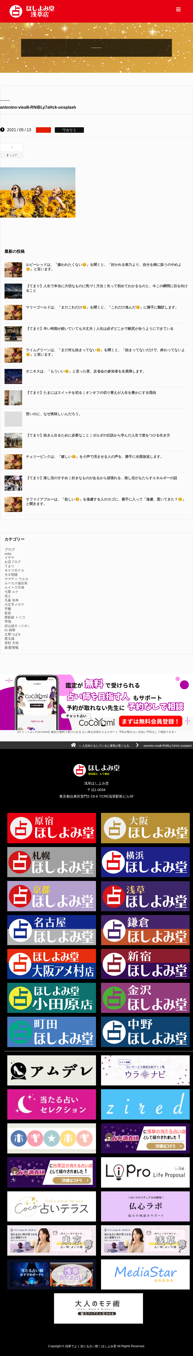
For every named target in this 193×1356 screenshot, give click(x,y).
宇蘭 (8, 609)
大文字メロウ (14, 604)
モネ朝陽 (11, 574)
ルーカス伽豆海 (16, 583)
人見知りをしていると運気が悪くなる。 (107, 745)
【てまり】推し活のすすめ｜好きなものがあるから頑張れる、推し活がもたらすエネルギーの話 (101, 478)
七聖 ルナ (12, 592)
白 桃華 (10, 630)
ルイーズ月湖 (14, 587)
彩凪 (8, 613)
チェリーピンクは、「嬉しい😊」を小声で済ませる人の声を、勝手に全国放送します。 (95, 457)
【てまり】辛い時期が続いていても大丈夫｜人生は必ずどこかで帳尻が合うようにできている (100, 329)
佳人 (8, 596)
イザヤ (9, 557)
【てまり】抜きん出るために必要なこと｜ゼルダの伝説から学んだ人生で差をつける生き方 (98, 435)
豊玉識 (9, 638)
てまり (9, 566)
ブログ (10, 549)
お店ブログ (13, 562)
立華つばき (13, 634)
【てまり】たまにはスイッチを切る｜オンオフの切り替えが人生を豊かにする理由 (91, 393)
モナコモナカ (14, 570)
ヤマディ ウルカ (16, 579)
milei (8, 554)
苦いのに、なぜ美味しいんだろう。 (54, 414)
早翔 (8, 621)
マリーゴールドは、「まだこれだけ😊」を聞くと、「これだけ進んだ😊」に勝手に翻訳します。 (102, 307)
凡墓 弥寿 (12, 600)
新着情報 (12, 647)
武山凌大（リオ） (18, 626)
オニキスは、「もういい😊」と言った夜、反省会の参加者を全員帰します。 (86, 371)
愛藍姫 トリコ (15, 617)
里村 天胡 (12, 643)
